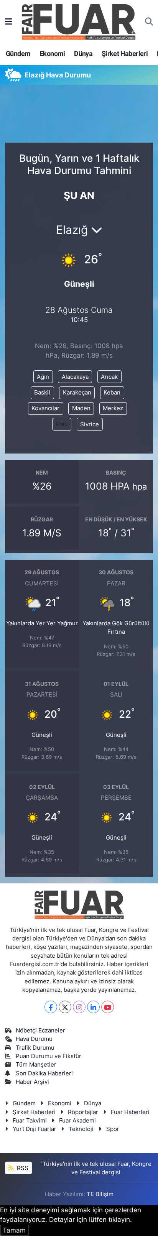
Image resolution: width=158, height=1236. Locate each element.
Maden (81, 408)
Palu (62, 424)
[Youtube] (107, 1007)
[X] (65, 1007)
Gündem (18, 53)
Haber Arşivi (32, 1081)
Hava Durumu (34, 1038)
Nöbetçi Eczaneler (40, 1030)
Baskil (42, 392)
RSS (21, 1168)
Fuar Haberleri (130, 1112)
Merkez (113, 408)
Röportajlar (83, 1112)
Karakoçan (77, 392)
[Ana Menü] (8, 21)
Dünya (83, 53)
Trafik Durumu (35, 1047)
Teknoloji (81, 1129)
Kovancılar (45, 408)
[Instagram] (79, 1007)
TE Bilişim (100, 1194)
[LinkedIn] (93, 1007)
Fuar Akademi (77, 1120)
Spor (112, 1129)
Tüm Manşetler (36, 1064)
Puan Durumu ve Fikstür (48, 1056)
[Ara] (149, 22)
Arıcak (109, 376)
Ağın (43, 376)
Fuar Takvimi (30, 1120)
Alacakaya (75, 376)
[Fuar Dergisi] (78, 21)
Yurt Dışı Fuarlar (34, 1129)
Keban (112, 392)
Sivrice (89, 424)
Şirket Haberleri (125, 53)
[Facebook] (50, 1007)
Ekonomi (52, 53)
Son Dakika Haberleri (44, 1073)
